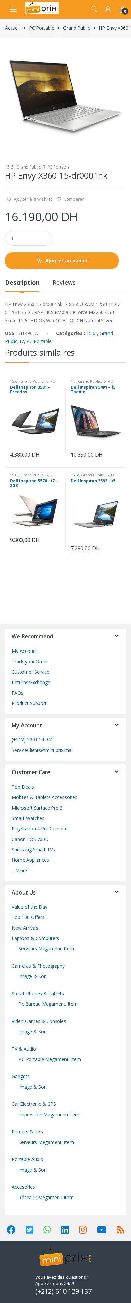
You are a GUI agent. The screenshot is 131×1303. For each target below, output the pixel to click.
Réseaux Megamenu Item (46, 1197)
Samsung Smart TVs (33, 849)
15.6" (9, 167)
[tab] (22, 285)
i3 (46, 381)
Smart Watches (28, 818)
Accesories (23, 1187)
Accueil (12, 28)
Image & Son (32, 976)
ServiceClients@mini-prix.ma (41, 750)
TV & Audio (24, 1049)
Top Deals (23, 787)
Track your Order (30, 661)
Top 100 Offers (28, 917)
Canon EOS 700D (30, 839)
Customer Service (30, 672)
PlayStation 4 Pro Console (40, 828)
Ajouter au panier (66, 260)
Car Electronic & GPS (34, 1104)
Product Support (29, 703)
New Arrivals (25, 928)
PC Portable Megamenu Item (49, 1059)
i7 (44, 167)
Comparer (74, 199)
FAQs (17, 693)
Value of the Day (29, 907)
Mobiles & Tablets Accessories (44, 797)
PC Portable (41, 28)
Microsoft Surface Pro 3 (37, 808)
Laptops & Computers (35, 938)
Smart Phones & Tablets (38, 993)
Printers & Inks (27, 1131)
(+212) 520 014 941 (32, 739)
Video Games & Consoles (39, 1021)
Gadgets (21, 1076)
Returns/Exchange (31, 682)
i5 (104, 381)
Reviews (64, 282)
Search (94, 9)
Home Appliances (30, 860)
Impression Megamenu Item (48, 1114)
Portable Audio (27, 1159)
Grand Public (76, 28)
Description (22, 282)
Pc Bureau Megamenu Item (48, 1004)
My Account (24, 651)
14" (73, 381)
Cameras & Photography (38, 966)
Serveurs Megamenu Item (46, 948)
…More (19, 870)
